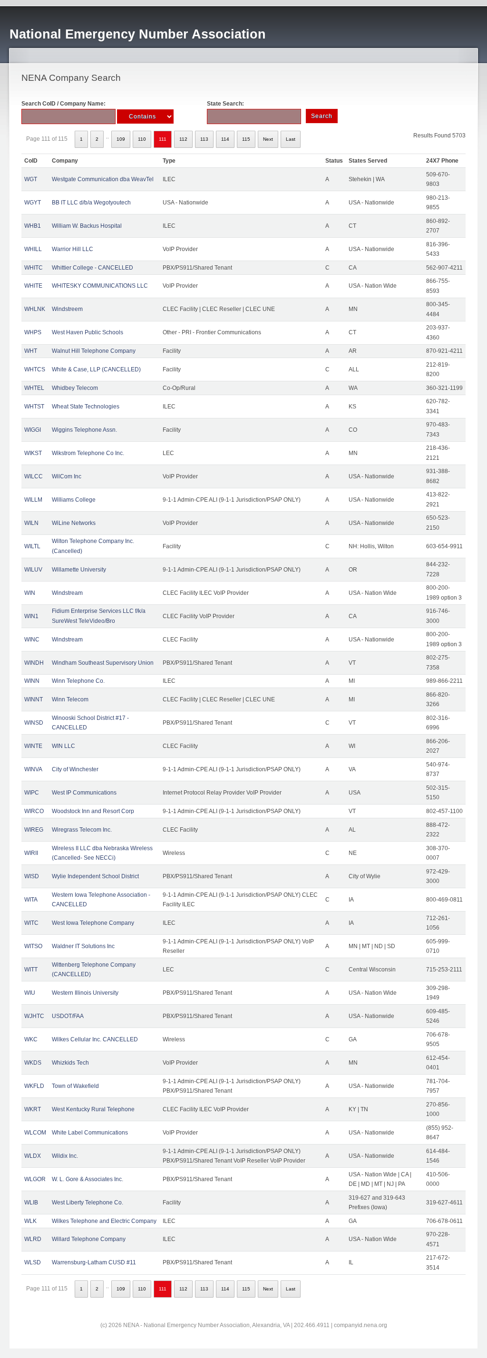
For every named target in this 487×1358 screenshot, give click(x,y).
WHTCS (34, 369)
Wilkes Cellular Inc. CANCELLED (95, 1039)
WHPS (32, 332)
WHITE (33, 285)
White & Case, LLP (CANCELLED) (96, 369)
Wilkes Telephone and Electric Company (104, 1221)
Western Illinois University (85, 992)
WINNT (33, 699)
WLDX (32, 1156)
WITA (31, 899)
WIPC (31, 792)
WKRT (32, 1109)
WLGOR (35, 1179)
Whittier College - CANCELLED (92, 267)
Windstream (67, 593)
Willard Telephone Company (89, 1239)
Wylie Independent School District (95, 876)
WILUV (33, 569)
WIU (29, 992)
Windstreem (67, 309)
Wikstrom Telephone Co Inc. (88, 453)
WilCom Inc (66, 476)
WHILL (33, 249)
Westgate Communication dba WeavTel (103, 179)
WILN (31, 523)
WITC (31, 923)
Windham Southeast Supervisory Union (103, 663)
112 (183, 139)
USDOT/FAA (68, 1016)
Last (290, 139)
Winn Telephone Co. (78, 681)
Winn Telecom (70, 699)
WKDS (32, 1062)
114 (225, 139)
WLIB (31, 1202)
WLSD (32, 1262)
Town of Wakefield (75, 1086)
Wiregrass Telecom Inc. (82, 829)
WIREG (33, 829)
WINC (31, 639)
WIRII (31, 853)
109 (121, 139)
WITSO (33, 946)
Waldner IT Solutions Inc (83, 946)
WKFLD (34, 1086)
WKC (31, 1039)
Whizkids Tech (70, 1062)
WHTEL (34, 388)
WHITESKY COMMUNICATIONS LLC (100, 285)
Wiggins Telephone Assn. (84, 430)
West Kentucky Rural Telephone (93, 1109)
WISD (31, 876)
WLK (30, 1221)
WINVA (33, 769)
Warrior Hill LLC (72, 249)
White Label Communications (90, 1132)
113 (204, 139)
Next (268, 139)
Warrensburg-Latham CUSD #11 (94, 1262)
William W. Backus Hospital (87, 226)
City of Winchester (75, 769)
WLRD (32, 1239)
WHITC (33, 267)
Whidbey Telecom (75, 388)
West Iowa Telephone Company (93, 923)
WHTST (34, 406)
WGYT (32, 202)
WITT (31, 969)
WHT (30, 351)
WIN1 (31, 616)
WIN (29, 593)
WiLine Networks (74, 523)
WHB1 (32, 226)
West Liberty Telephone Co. (87, 1202)
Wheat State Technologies (85, 406)
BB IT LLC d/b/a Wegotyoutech (91, 202)
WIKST (33, 453)
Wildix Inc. (65, 1156)
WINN (31, 681)
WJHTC (34, 1016)
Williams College (74, 499)
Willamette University (79, 569)
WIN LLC (63, 746)
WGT (30, 179)
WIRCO (34, 811)
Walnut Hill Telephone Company (94, 351)
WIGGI (32, 430)
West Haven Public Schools (87, 332)
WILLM (33, 499)
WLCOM (35, 1132)
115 (246, 139)
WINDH (34, 663)
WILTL (32, 546)
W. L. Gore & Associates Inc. (87, 1179)
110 (142, 139)
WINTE (33, 746)
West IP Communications (84, 792)
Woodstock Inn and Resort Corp (93, 811)
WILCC (33, 476)
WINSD (33, 722)
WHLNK (34, 309)
